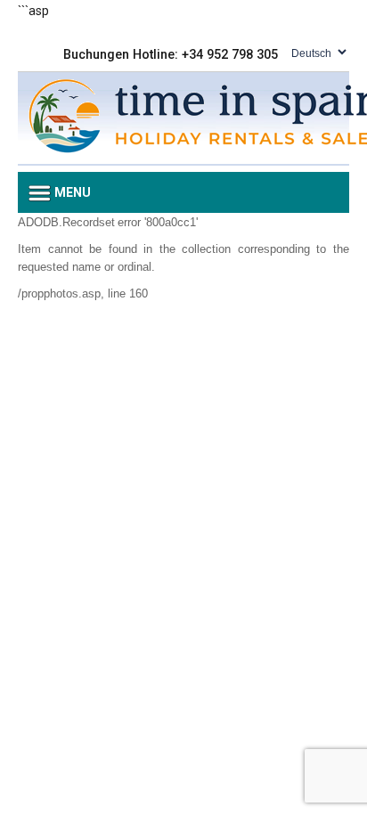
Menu (71, 192)
